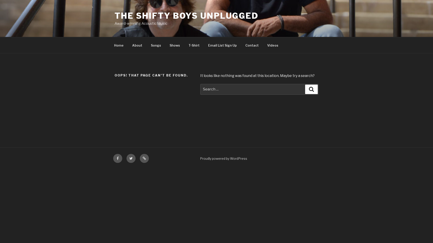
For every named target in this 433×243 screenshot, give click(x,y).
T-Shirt (194, 45)
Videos (272, 45)
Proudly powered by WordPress (223, 158)
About (137, 45)
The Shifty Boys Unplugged (186, 16)
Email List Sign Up (222, 45)
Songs (156, 45)
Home (119, 45)
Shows (175, 45)
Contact (252, 45)
